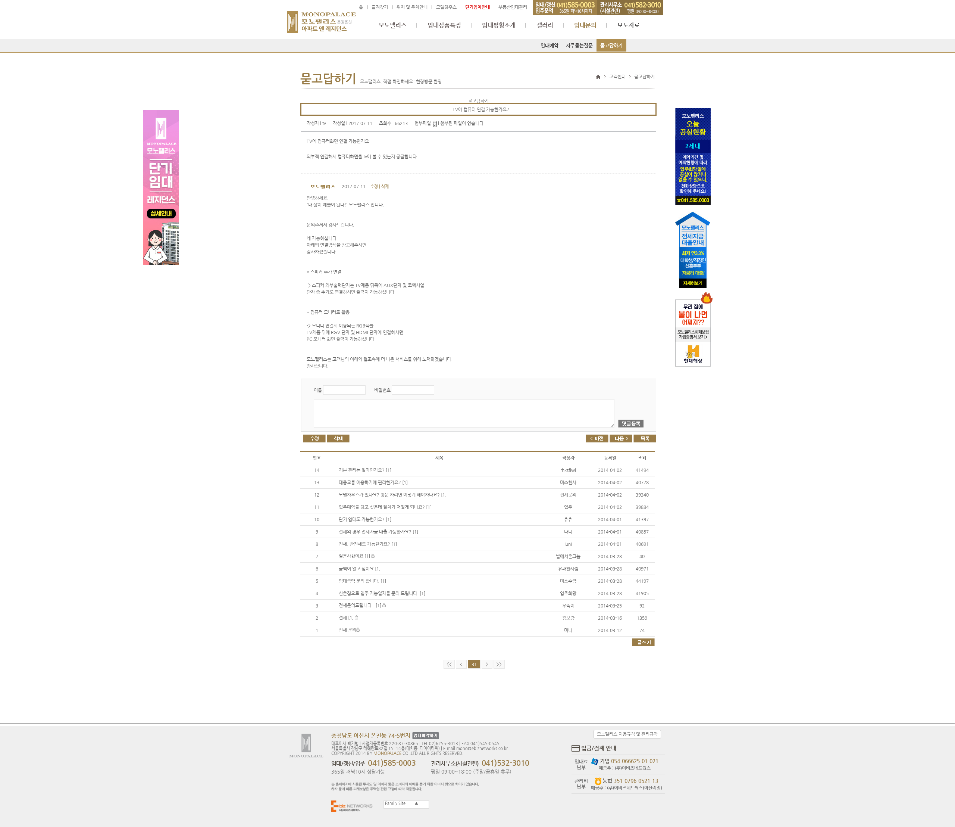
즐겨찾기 (380, 7)
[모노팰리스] (321, 18)
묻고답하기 (611, 45)
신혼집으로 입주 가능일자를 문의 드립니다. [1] (382, 593)
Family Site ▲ (401, 803)
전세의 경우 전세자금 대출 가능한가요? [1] (378, 531)
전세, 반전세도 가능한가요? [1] (368, 544)
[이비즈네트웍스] (353, 805)
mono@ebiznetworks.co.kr (482, 748)
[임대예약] (424, 736)
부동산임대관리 (512, 7)
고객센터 (617, 76)
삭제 (385, 186)
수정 (374, 186)
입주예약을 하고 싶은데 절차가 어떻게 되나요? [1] (385, 507)
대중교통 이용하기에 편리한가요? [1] (373, 482)
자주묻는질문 (579, 45)
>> (499, 664)
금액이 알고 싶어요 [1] (360, 568)
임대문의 (585, 25)
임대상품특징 (444, 25)
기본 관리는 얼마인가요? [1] (365, 470)
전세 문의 (347, 629)
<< (449, 664)
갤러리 (544, 25)
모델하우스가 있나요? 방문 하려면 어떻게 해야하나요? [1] (393, 494)
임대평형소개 (499, 25)
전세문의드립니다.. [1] (360, 605)
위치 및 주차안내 (412, 7)
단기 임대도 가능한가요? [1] (365, 519)
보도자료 (628, 25)
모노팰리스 (393, 25)
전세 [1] (347, 617)
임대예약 (549, 45)
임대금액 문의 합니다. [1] (362, 581)
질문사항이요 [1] (355, 556)
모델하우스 (446, 7)
